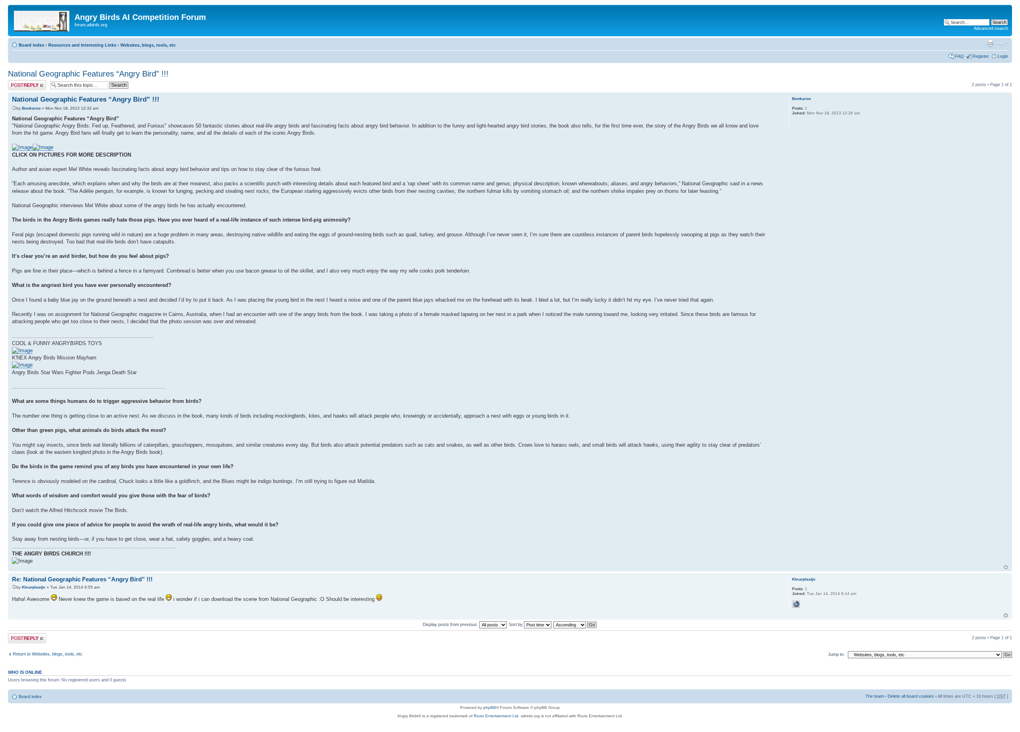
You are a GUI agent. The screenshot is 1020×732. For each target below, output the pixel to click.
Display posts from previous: (451, 624)
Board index (31, 45)
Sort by (516, 624)
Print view (990, 43)
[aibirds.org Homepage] (42, 19)
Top (1006, 567)
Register (981, 56)
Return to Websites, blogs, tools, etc (47, 654)
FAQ (959, 56)
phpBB (489, 707)
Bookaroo (31, 108)
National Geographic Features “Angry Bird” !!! (88, 73)
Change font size (1002, 43)
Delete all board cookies (911, 696)
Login (1003, 56)
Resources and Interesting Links (82, 45)
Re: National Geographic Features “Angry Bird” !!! (82, 579)
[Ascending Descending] (575, 624)
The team (874, 696)
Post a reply (19, 82)
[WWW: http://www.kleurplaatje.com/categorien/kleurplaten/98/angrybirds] (796, 604)
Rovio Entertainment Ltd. (497, 716)
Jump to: (836, 654)
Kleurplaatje (33, 587)
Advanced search (991, 28)
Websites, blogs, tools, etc (148, 45)
